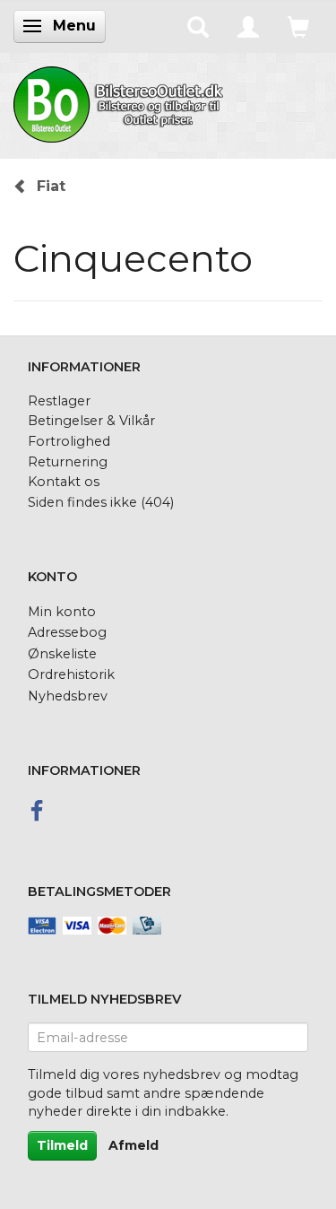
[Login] (248, 26)
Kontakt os (63, 482)
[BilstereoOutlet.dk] (120, 101)
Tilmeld (62, 1145)
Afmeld (133, 1145)
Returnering (68, 462)
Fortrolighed (69, 441)
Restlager (59, 401)
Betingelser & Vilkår (91, 421)
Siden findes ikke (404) (101, 502)
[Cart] (298, 26)
